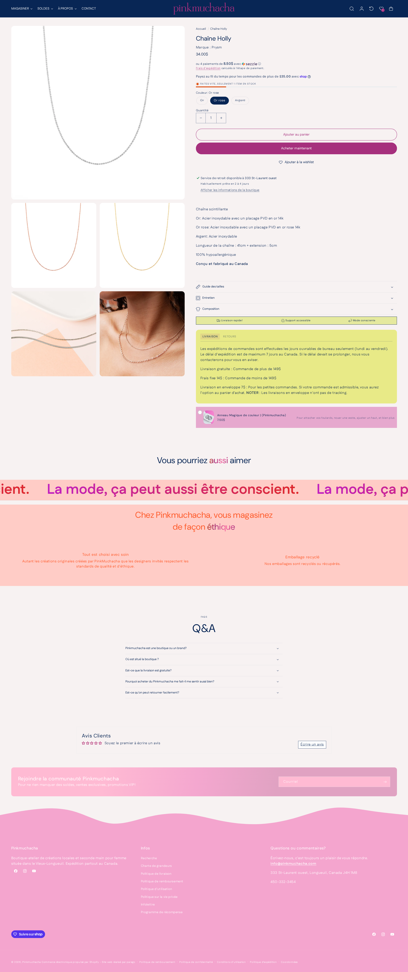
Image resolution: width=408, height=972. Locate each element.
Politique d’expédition (263, 962)
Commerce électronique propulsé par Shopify (70, 962)
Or (202, 100)
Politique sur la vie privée (159, 897)
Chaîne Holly (218, 29)
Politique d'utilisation (156, 889)
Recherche (149, 858)
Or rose (219, 100)
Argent (240, 100)
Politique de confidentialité (196, 962)
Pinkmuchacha (31, 962)
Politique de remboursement (162, 881)
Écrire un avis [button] (312, 744)
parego (131, 962)
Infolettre (148, 904)
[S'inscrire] (385, 782)
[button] (21, 8)
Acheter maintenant (296, 148)
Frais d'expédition (208, 68)
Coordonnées (289, 962)
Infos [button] (145, 848)
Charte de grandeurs (156, 866)
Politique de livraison (156, 874)
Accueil (201, 29)
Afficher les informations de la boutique (230, 190)
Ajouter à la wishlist (299, 162)
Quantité (202, 110)
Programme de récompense (162, 912)
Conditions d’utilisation (231, 962)
